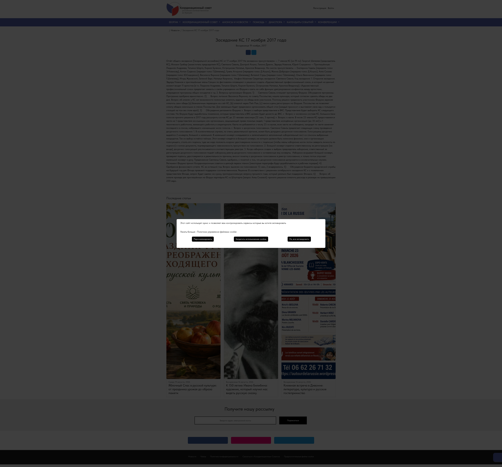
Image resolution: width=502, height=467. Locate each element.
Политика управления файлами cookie (216, 231)
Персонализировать (203, 239)
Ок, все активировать (299, 239)
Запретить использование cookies (251, 239)
